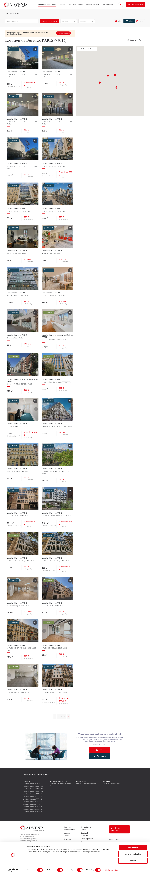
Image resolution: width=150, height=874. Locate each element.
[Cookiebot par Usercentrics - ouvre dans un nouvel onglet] (13, 870)
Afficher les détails (111, 870)
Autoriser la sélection (133, 854)
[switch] (60, 870)
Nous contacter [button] (126, 10)
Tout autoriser (133, 847)
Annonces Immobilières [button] (34, 7)
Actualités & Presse (67, 7)
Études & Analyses (84, 7)
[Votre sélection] (119, 4)
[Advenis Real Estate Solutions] (15, 7)
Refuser (133, 860)
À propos (54, 7)
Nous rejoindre (102, 7)
